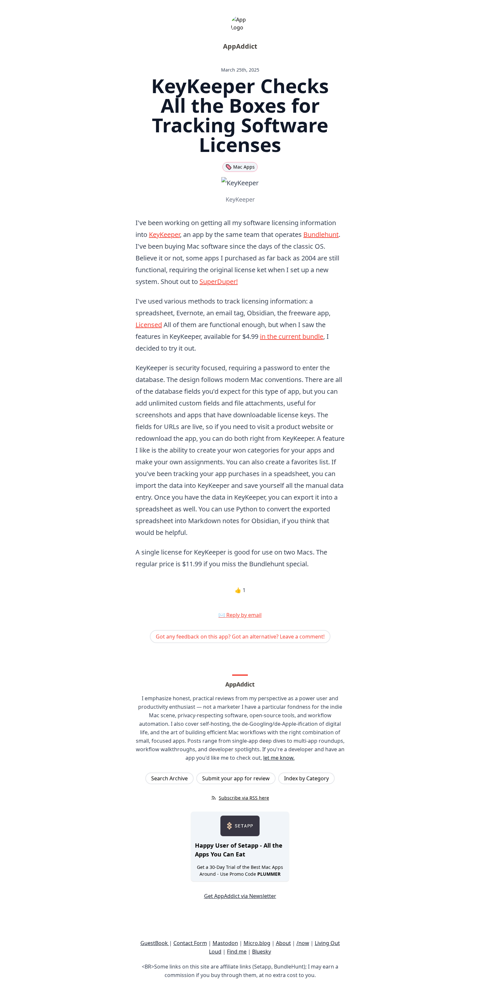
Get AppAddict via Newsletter (240, 896)
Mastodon (225, 943)
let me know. (279, 757)
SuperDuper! (219, 281)
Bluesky (261, 951)
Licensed (149, 324)
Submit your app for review (236, 778)
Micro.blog (257, 943)
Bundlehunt (321, 234)
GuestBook (154, 943)
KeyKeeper (164, 234)
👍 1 (240, 590)
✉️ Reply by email (240, 615)
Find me (237, 951)
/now (302, 943)
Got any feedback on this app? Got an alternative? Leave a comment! (240, 636)
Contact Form (190, 943)
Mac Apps (244, 167)
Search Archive (169, 778)
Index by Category (306, 778)
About (283, 943)
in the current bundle (291, 336)
